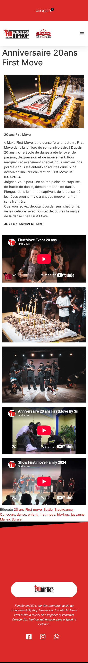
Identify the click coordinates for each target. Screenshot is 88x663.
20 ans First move (28, 509)
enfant (33, 514)
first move (47, 514)
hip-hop (63, 514)
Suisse (16, 519)
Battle (48, 509)
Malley (5, 519)
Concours (7, 514)
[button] (81, 33)
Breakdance (63, 509)
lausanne (78, 514)
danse (21, 514)
